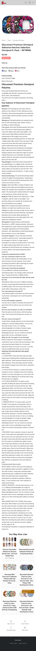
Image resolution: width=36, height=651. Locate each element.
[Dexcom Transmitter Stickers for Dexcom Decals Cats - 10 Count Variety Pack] (9, 542)
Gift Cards (25, 630)
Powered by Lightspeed (18, 646)
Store (9, 40)
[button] (4, 2)
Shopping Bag (11, 630)
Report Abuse (23, 643)
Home (4, 40)
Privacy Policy (13, 643)
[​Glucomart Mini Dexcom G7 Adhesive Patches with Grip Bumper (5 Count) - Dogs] (9, 567)
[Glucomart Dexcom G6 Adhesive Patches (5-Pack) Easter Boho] (26, 542)
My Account (11, 623)
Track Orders (25, 623)
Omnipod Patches (18, 40)
